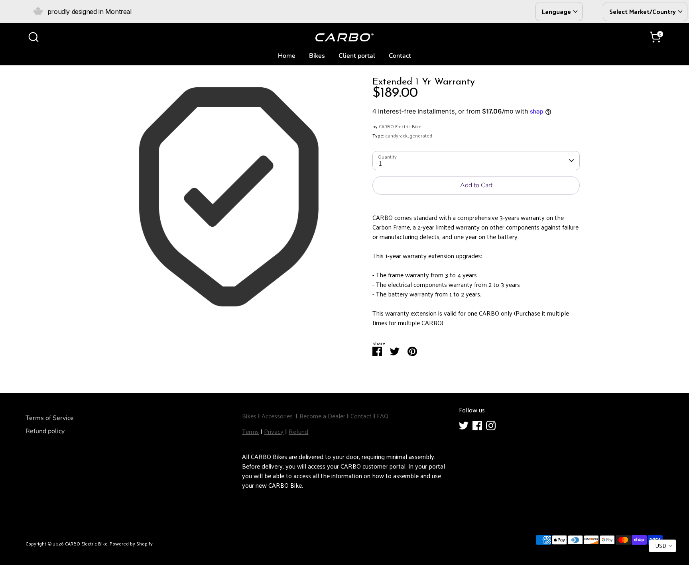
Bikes (317, 55)
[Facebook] (477, 425)
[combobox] (662, 545)
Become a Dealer (321, 416)
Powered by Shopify (131, 543)
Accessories (277, 416)
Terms (250, 431)
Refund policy (45, 431)
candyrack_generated (408, 135)
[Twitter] (464, 425)
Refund (298, 431)
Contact (400, 55)
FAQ (382, 416)
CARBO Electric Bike (400, 126)
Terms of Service (50, 418)
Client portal (357, 55)
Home (286, 55)
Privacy (273, 431)
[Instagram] (491, 425)
